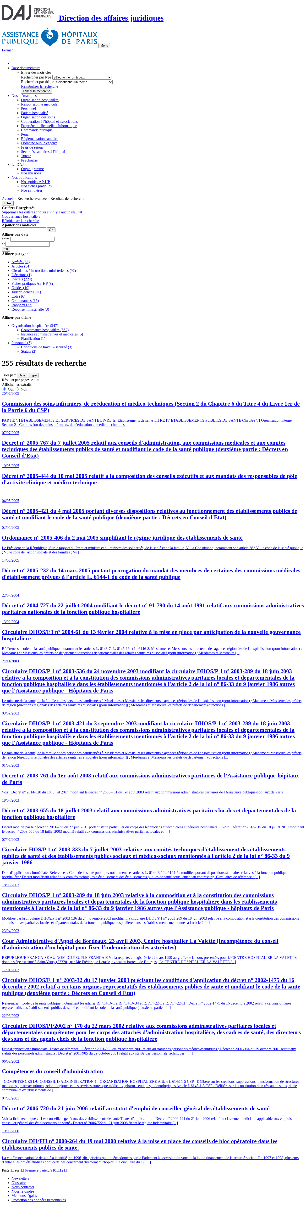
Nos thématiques (24, 96)
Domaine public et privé (39, 143)
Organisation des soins (38, 117)
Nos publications (24, 177)
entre (6, 239)
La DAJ (17, 164)
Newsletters (20, 1178)
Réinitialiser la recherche (39, 86)
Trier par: (9, 375)
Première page (35, 1170)
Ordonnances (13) (25, 301)
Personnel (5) (21, 343)
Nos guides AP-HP (35, 182)
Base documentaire (25, 68)
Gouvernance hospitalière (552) (45, 330)
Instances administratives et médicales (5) (52, 334)
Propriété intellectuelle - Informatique (49, 126)
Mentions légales (24, 1196)
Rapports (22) (21, 305)
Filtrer (8, 203)
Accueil (8, 198)
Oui (11, 389)
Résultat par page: (15, 380)
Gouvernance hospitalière (21, 216)
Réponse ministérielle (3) (30, 309)
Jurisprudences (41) (26, 292)
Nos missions (31, 173)
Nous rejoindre (22, 1191)
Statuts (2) (28, 351)
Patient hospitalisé (34, 113)
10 (54, 1170)
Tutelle (26, 156)
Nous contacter (22, 1187)
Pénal (25, 134)
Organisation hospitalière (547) (34, 326)
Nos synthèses (32, 190)
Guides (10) (20, 288)
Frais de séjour (32, 147)
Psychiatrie (29, 160)
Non (23, 389)
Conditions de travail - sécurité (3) (46, 347)
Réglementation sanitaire (39, 139)
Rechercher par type (36, 77)
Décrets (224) (21, 279)
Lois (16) (18, 296)
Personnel (28, 108)
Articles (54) (20, 266)
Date (22, 375)
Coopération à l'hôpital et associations (49, 121)
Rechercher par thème (37, 82)
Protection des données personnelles (38, 1200)
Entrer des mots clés (36, 72)
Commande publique (37, 130)
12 (61, 1170)
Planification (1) (33, 338)
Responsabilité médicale (39, 104)
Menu (104, 45)
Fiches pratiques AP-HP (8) (32, 283)
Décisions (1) (21, 275)
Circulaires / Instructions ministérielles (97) (43, 270)
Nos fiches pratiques (36, 186)
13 (65, 1170)
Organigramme (32, 169)
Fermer (7, 50)
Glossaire (18, 1183)
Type (33, 375)
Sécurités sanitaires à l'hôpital (43, 152)
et (3, 244)
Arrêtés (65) (20, 262)
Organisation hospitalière (40, 100)
